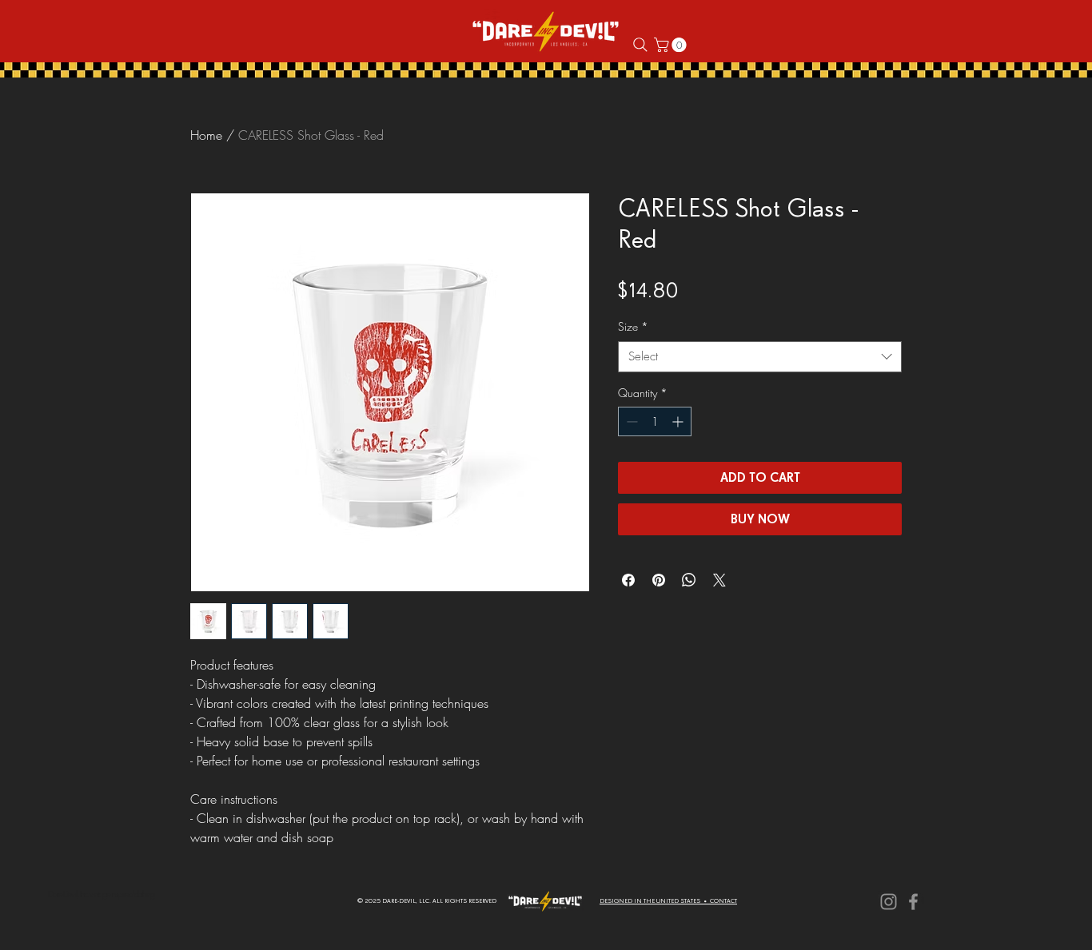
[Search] (640, 45)
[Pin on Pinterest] (658, 580)
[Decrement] (630, 421)
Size (633, 326)
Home (206, 135)
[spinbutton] (654, 421)
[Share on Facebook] (628, 580)
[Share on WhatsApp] (689, 580)
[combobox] (760, 356)
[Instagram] (888, 901)
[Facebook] (913, 901)
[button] (672, 45)
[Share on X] (719, 580)
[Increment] (679, 421)
